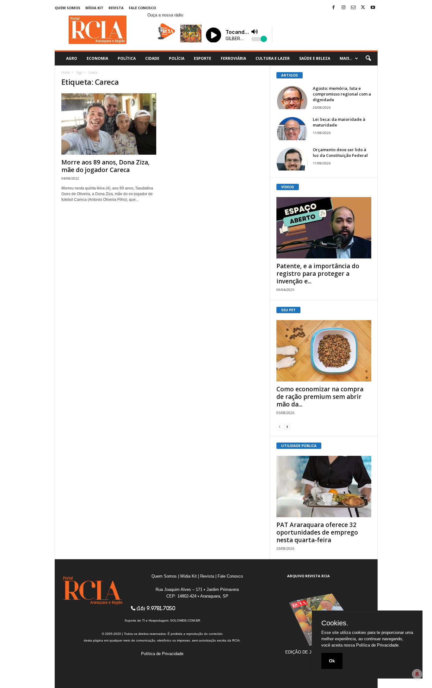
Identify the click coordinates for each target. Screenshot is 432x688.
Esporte (202, 58)
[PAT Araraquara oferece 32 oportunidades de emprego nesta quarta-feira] (323, 486)
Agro (71, 58)
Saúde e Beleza (314, 58)
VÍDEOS (287, 186)
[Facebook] (333, 7)
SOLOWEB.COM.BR (185, 620)
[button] (368, 58)
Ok (332, 660)
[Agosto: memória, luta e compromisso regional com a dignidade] (292, 97)
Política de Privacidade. (378, 645)
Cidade (152, 58)
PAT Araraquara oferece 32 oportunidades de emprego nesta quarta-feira (317, 532)
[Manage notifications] (417, 674)
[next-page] (287, 426)
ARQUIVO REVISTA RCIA (308, 575)
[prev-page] (279, 426)
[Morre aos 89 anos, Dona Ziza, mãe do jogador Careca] (108, 124)
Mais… (346, 58)
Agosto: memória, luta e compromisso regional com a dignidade (342, 93)
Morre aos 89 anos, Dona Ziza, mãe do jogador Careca (105, 166)
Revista (116, 7)
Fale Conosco (142, 7)
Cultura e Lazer (273, 58)
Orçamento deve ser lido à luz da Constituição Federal (340, 152)
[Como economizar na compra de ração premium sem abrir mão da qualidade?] (323, 350)
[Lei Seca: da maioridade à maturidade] (292, 128)
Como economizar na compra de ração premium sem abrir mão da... (319, 396)
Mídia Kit (94, 7)
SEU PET (288, 309)
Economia (97, 58)
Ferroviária (233, 58)
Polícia (176, 58)
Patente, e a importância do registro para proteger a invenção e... (317, 273)
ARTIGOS (289, 75)
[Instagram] (343, 7)
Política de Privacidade (162, 653)
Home (65, 72)
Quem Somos (67, 7)
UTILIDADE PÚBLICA (299, 445)
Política (127, 58)
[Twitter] (363, 7)
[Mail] (353, 7)
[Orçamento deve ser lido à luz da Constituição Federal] (292, 158)
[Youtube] (373, 7)
